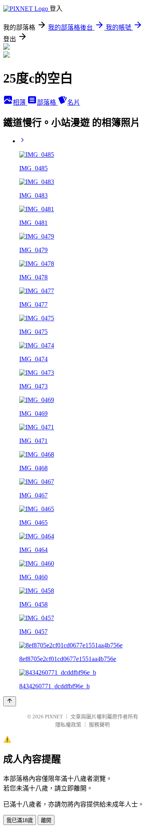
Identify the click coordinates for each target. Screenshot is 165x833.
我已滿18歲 (19, 820)
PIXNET (54, 717)
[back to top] (9, 701)
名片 (73, 102)
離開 (46, 820)
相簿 (20, 102)
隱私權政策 (68, 725)
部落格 (47, 102)
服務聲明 (99, 725)
